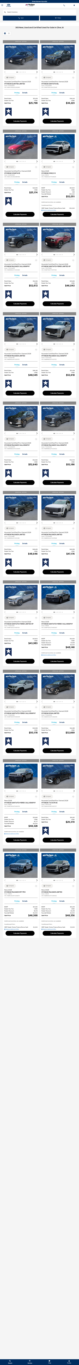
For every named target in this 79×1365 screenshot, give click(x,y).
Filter (59, 18)
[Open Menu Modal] (2, 5)
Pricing (16, 93)
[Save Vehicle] (36, 77)
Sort (22, 18)
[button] (37, 72)
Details (24, 93)
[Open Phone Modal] (64, 5)
